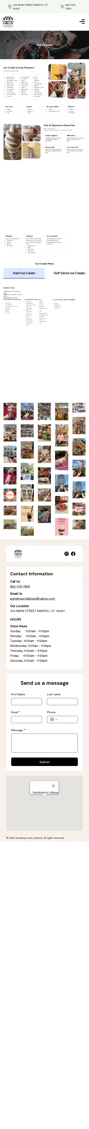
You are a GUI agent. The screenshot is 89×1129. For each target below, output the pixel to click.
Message (18, 730)
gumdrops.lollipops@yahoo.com (32, 598)
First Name (18, 694)
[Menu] (82, 21)
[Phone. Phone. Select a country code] (54, 719)
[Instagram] (66, 554)
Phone (51, 712)
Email (15, 712)
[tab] (24, 273)
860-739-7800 (20, 586)
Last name (53, 694)
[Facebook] (73, 554)
